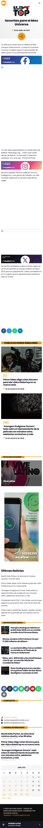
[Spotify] (21, 689)
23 (27, 790)
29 (21, 794)
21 (15, 790)
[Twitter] (15, 689)
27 (10, 794)
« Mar (3, 798)
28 (16, 794)
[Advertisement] (21, 125)
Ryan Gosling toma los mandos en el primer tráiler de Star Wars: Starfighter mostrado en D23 (26, 670)
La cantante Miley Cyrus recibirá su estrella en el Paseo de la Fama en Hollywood (26, 650)
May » (9, 798)
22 (21, 790)
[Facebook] (4, 689)
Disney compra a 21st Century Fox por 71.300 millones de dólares (20, 640)
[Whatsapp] (38, 689)
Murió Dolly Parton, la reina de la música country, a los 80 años (17, 735)
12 (4, 786)
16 (27, 786)
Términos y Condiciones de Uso (16, 815)
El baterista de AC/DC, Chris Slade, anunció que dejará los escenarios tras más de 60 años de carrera (21, 603)
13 (10, 786)
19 (4, 790)
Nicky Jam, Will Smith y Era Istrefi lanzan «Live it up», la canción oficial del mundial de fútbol (22, 660)
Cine (6, 422)
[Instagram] (10, 689)
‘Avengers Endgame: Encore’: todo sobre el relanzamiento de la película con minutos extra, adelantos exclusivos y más (21, 430)
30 (27, 794)
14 (16, 786)
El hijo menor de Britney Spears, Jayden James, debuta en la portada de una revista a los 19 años (21, 613)
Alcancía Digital (10, 813)
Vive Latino (9, 481)
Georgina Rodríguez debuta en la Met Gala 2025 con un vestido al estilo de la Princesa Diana (26, 630)
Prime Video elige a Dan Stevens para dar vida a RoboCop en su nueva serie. (20, 382)
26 (4, 794)
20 (10, 790)
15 (21, 786)
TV (5, 376)
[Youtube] (33, 689)
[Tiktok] (27, 689)
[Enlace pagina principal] (3, 3)
